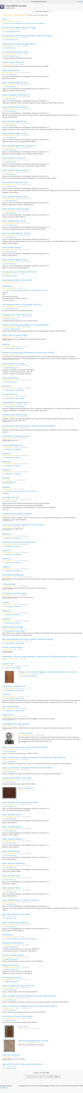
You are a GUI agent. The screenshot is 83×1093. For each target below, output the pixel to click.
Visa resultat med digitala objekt (39, 15)
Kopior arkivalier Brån (10, 70)
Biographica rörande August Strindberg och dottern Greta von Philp (28, 352)
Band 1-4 (5, 19)
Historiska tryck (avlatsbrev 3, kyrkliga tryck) (18, 542)
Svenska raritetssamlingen (12, 647)
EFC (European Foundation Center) (15, 52)
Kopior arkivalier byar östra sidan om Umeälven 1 (21, 900)
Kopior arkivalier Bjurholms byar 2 (15, 107)
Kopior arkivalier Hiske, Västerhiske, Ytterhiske (20, 802)
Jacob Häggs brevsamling (13, 31)
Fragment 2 (6, 610)
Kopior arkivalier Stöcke (11, 876)
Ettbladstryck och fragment (13, 449)
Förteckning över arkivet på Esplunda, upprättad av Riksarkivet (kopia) (28, 426)
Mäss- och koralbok (25, 788)
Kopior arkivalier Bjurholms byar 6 (15, 196)
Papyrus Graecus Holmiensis (13, 62)
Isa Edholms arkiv (11, 48)
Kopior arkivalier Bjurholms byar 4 (15, 170)
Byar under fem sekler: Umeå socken (16, 914)
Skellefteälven (7, 286)
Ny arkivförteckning (9, 394)
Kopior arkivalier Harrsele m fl (13, 158)
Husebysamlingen (9, 584)
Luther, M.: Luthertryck (11, 1055)
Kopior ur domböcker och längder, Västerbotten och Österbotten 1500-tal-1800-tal (33, 757)
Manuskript (6, 386)
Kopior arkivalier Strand (11, 851)
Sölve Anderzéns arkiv (12, 39)
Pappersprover (8, 715)
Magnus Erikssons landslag (12, 627)
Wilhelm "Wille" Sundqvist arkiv (14, 348)
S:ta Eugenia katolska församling (14, 593)
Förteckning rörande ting (11, 977)
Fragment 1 (6, 470)
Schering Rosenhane (11, 276)
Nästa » (57, 1076)
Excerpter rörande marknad (13, 955)
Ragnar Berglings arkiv (12, 368)
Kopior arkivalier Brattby (11, 247)
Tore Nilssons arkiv (11, 74)
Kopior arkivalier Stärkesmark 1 (14, 863)
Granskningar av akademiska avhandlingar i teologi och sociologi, (27, 36)
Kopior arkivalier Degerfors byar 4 (15, 82)
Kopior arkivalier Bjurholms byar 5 (15, 182)
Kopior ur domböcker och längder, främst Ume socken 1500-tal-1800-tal (29, 1006)
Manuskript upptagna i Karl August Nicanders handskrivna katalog (27, 639)
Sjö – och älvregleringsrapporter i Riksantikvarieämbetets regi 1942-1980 (26, 290)
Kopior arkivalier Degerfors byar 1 (15, 121)
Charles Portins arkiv (11, 319)
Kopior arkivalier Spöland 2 (12, 839)
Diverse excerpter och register (13, 364)
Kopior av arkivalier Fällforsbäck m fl (16, 95)
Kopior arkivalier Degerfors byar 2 (15, 260)
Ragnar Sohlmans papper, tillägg (14, 335)
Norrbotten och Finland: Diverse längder (17, 1016)
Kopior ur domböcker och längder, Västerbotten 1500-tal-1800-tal (27, 768)
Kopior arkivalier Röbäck (11, 814)
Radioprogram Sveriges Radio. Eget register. (19, 44)
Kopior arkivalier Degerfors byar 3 (15, 133)
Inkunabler (6, 478)
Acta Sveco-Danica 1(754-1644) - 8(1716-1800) (19, 272)
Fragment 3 (6, 550)
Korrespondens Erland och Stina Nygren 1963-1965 (21, 304)
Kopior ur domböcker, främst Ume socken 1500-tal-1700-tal (24, 747)
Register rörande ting (10, 965)
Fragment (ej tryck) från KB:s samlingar (17, 513)
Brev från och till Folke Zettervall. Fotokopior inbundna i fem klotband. (25, 23)
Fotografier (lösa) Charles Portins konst (17, 315)
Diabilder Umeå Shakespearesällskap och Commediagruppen (25, 325)
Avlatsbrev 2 (7, 534)
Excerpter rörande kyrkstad (12, 943)
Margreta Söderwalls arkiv (13, 329)
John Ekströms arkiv (11, 382)
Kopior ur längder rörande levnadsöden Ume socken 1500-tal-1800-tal (29, 996)
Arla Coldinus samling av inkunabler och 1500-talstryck (21, 491)
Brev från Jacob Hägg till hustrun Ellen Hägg (18, 27)
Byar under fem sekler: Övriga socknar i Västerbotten (22, 1064)
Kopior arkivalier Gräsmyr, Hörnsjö (15, 209)
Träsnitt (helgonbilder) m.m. (13, 445)
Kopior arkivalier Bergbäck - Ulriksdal (16, 233)
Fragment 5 (6, 453)
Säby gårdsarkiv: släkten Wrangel (15, 390)
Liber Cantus (23, 1026)
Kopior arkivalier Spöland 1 (12, 827)
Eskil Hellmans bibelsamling (12, 575)
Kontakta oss (4, 1088)
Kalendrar (6, 344)
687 (51, 1076)
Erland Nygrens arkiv (12, 308)
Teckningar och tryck (10, 497)
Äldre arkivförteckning (10, 706)
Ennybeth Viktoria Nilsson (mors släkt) (16, 778)
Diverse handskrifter (10, 378)
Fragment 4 (6, 558)
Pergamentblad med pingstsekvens (15, 402)
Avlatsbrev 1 (7, 461)
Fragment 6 (6, 619)
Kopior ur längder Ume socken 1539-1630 (18, 986)
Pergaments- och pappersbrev (14, 686)
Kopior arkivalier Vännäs (11, 888)
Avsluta (80, 1)
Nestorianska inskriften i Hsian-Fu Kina (17, 280)
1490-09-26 (6, 694)
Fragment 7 (6, 567)
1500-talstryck (7, 935)
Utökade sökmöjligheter (41, 11)
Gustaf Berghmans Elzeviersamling (15, 724)
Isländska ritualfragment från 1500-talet (33, 1041)
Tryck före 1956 (8, 664)
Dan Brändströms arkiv (12, 56)
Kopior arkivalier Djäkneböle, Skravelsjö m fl (19, 146)
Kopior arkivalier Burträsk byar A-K (15, 922)
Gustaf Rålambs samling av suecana (16, 436)
